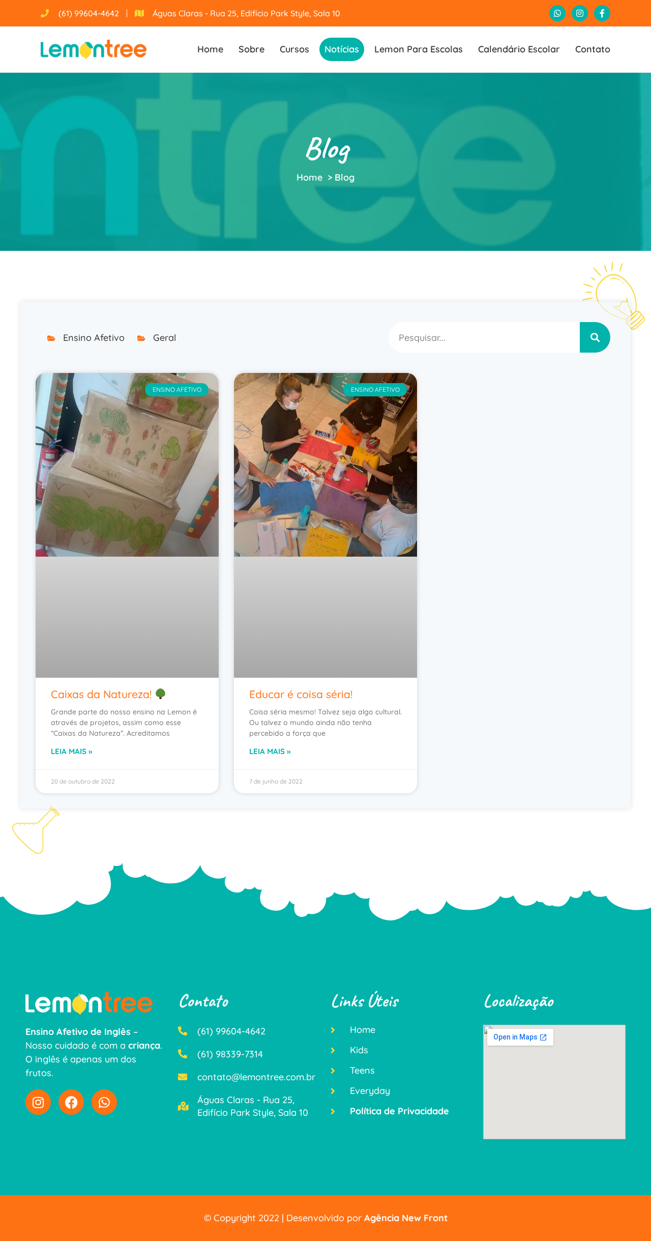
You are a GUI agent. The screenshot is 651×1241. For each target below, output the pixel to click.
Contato (592, 49)
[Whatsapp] (557, 13)
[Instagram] (580, 13)
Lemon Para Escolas (418, 49)
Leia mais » (71, 751)
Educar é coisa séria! (300, 694)
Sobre (251, 49)
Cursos (294, 49)
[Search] (595, 337)
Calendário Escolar (519, 49)
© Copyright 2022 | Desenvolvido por (326, 1218)
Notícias (341, 49)
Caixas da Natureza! (103, 694)
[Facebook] (71, 1102)
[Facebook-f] (602, 13)
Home (210, 49)
